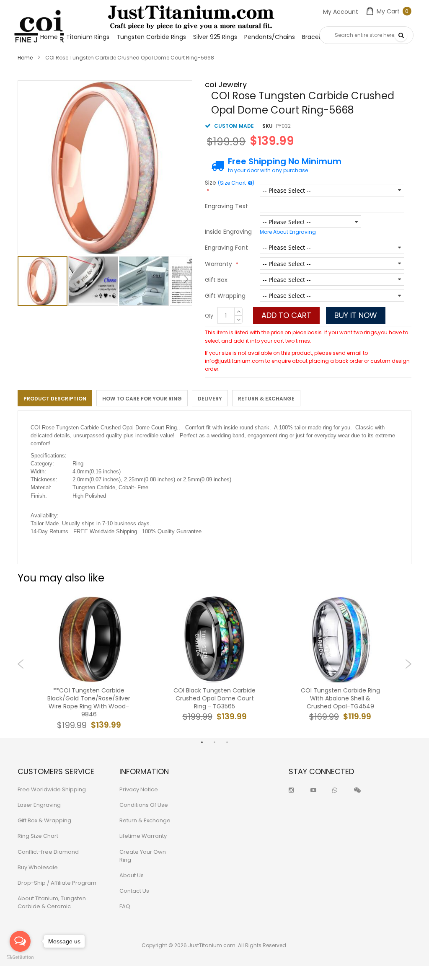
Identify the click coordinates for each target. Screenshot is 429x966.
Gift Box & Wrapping (44, 820)
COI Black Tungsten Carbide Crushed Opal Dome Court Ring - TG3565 (214, 698)
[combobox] (366, 35)
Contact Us (134, 891)
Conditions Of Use (143, 805)
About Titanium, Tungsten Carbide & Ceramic (52, 902)
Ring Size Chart (38, 836)
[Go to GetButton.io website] (20, 957)
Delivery (210, 398)
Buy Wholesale (38, 867)
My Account (340, 12)
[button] (93, 281)
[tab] (55, 398)
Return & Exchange (266, 398)
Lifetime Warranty (143, 836)
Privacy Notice (138, 789)
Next (408, 664)
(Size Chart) (236, 182)
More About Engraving (288, 231)
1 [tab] (202, 742)
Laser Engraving (39, 805)
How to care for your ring (142, 398)
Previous (21, 664)
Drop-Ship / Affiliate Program (57, 883)
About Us (131, 875)
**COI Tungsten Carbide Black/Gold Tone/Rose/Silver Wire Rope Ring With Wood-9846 (88, 703)
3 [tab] (227, 742)
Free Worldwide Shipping (52, 789)
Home (25, 57)
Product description (54, 398)
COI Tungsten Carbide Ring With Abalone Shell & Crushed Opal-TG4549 (340, 698)
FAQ (124, 906)
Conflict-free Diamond (48, 852)
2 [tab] (214, 742)
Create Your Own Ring (142, 856)
